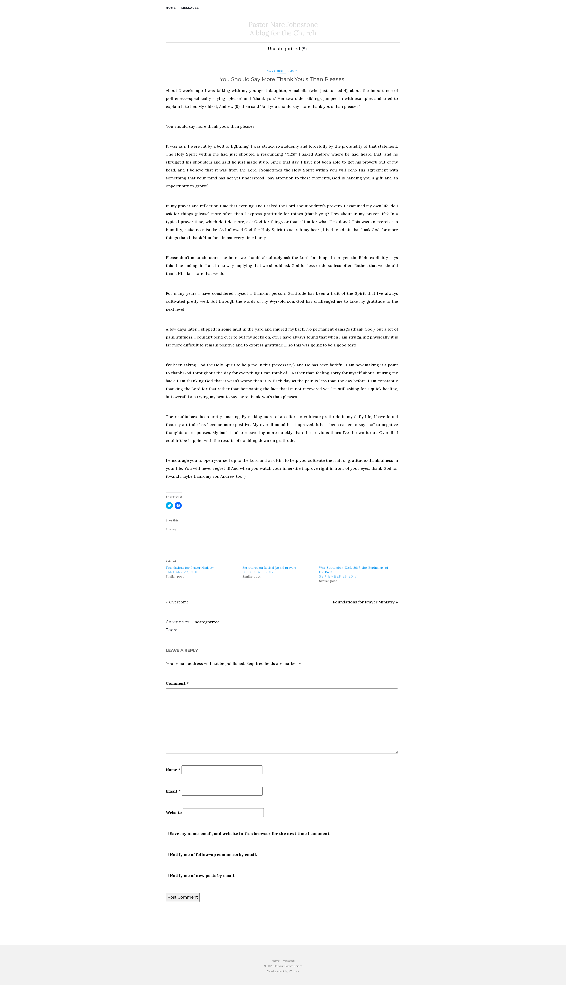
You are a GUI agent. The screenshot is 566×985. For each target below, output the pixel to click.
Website (174, 812)
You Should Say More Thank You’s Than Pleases (282, 79)
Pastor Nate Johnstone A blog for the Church (283, 28)
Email (173, 791)
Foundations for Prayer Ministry (190, 568)
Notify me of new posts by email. (202, 875)
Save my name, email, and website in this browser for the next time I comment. (250, 833)
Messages (190, 8)
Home (171, 8)
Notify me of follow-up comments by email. (213, 854)
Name (173, 769)
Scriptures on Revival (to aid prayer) (269, 568)
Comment (177, 683)
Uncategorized (284, 48)
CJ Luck (294, 971)
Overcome (179, 602)
